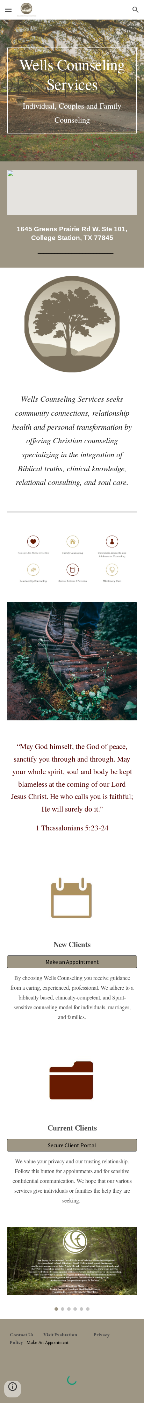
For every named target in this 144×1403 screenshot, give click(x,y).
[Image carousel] (72, 1268)
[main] (72, 90)
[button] (8, 9)
